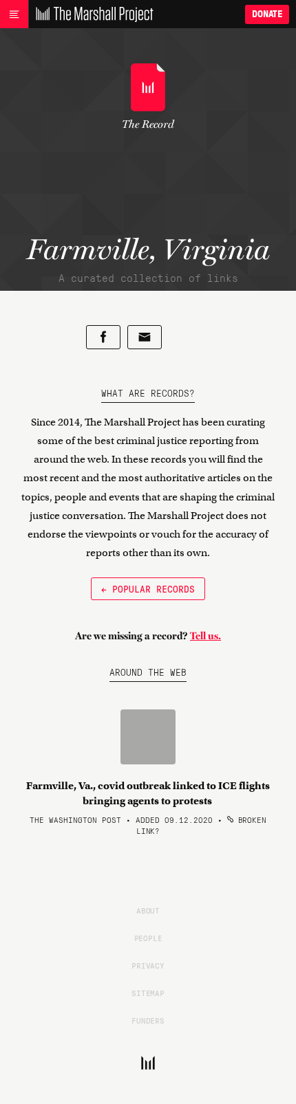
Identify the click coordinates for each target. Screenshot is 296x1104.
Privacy (148, 965)
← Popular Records (148, 588)
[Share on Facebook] (103, 337)
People (148, 937)
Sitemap (148, 992)
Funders (148, 1020)
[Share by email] (144, 337)
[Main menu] (14, 14)
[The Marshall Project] (91, 14)
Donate (267, 14)
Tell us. (205, 636)
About (148, 910)
